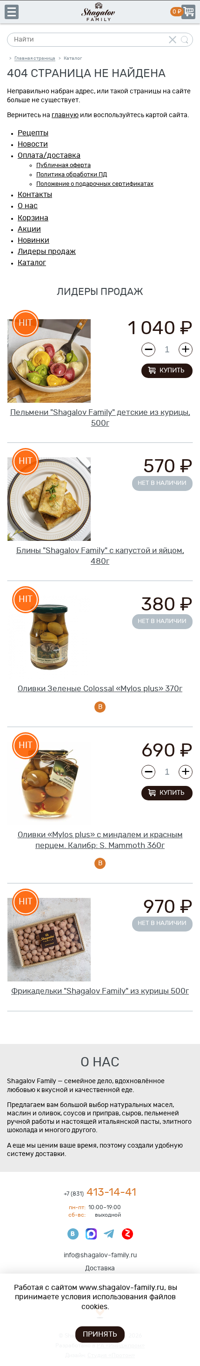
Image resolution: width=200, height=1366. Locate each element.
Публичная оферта (63, 165)
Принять (100, 1334)
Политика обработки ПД (71, 175)
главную (65, 115)
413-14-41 (100, 1192)
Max (91, 1234)
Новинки (33, 240)
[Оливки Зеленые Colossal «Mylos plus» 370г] (49, 637)
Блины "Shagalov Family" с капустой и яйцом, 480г (100, 555)
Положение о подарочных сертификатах (94, 184)
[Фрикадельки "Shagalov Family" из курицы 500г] (49, 939)
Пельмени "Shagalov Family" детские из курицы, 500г (100, 417)
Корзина (188, 12)
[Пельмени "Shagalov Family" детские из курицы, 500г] (49, 361)
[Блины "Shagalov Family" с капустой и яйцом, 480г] (49, 499)
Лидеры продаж (47, 251)
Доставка (100, 1268)
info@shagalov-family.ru (100, 1255)
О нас (28, 206)
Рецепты (33, 133)
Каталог (32, 262)
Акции (29, 229)
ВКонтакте (73, 1234)
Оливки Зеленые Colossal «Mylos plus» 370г (100, 689)
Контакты (35, 194)
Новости (33, 144)
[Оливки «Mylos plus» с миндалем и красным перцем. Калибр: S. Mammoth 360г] (49, 783)
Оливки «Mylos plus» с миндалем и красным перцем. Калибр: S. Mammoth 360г (100, 840)
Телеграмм (109, 1234)
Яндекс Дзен (127, 1234)
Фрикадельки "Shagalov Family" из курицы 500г (100, 991)
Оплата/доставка (49, 155)
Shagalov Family (100, 11)
